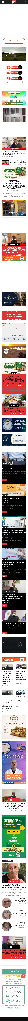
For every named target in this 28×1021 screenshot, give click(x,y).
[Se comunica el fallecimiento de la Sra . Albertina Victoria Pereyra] (7, 915)
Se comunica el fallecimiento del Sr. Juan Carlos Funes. (19, 900)
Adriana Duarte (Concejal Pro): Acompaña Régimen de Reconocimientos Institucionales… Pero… (7, 677)
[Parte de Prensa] (14, 458)
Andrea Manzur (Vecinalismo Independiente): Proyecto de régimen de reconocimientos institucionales (7, 702)
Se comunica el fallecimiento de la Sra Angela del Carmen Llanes (14, 885)
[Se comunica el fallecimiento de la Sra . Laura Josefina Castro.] (7, 926)
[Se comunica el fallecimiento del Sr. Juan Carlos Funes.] (7, 903)
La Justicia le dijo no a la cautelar (14, 409)
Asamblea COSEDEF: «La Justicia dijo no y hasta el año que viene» (13, 153)
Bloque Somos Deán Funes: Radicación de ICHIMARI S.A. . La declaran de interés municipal (14, 953)
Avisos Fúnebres (14, 881)
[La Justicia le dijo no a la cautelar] (14, 400)
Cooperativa (6, 149)
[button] (26, 2)
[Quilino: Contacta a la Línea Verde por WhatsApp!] (14, 173)
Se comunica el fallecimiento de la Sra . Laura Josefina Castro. (20, 924)
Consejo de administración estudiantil (14, 250)
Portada (14, 178)
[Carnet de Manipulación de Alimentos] (14, 490)
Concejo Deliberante (10, 591)
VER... (4, 480)
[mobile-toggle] (2, 2)
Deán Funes (5, 694)
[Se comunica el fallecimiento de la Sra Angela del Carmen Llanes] (14, 873)
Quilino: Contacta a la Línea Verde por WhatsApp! (14, 184)
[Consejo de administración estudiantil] (14, 239)
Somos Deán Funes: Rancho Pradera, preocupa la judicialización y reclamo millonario (14, 626)
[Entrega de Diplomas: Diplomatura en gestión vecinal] (14, 554)
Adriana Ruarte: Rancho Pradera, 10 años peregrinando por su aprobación (14, 806)
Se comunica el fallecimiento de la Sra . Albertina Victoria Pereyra (19, 912)
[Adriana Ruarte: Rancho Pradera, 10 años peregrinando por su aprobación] (14, 795)
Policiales (5, 464)
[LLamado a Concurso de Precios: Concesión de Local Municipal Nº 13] (14, 522)
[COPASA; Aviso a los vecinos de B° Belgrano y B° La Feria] (21, 692)
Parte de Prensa (7, 467)
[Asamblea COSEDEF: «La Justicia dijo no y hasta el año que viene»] (14, 143)
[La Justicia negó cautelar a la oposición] (5, 162)
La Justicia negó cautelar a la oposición (18, 161)
